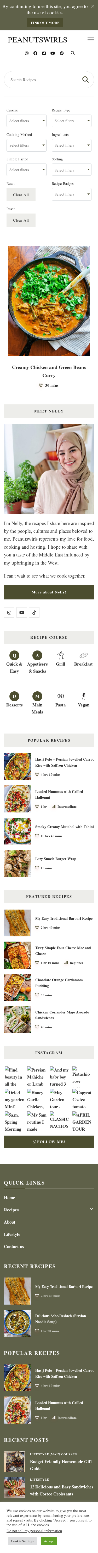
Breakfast (83, 664)
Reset (11, 183)
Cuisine (12, 110)
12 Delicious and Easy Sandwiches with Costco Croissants (62, 1490)
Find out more (45, 22)
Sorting (57, 159)
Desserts (14, 705)
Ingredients (60, 134)
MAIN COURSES (64, 1454)
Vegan (83, 705)
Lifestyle (12, 1234)
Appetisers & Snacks (37, 667)
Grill (60, 664)
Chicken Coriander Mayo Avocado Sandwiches (62, 1015)
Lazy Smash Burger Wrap (55, 858)
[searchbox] (26, 120)
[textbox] (71, 169)
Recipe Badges (63, 183)
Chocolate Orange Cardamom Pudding (59, 982)
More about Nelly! (49, 592)
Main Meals (37, 708)
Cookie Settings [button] (22, 1541)
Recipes (11, 1209)
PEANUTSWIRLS (37, 39)
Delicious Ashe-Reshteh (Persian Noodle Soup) (60, 1318)
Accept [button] (49, 1541)
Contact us (14, 1246)
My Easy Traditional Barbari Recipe (64, 918)
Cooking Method (19, 134)
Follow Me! (51, 1141)
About (9, 1222)
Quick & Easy (14, 667)
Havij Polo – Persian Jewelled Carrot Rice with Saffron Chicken (64, 762)
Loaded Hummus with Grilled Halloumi (59, 794)
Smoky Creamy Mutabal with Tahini (64, 826)
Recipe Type (61, 110)
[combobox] (26, 121)
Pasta (60, 705)
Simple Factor (17, 159)
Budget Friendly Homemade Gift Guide (61, 1465)
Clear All (21, 194)
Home (9, 1197)
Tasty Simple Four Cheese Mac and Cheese (63, 950)
